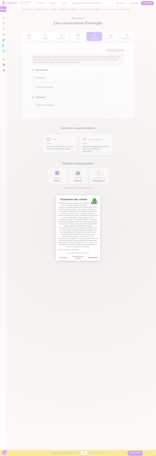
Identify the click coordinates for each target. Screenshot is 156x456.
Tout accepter (93, 257)
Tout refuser (63, 257)
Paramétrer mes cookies (78, 257)
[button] (4, 452)
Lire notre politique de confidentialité (68, 249)
